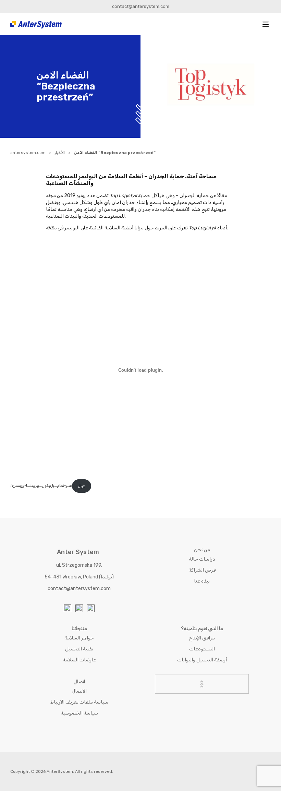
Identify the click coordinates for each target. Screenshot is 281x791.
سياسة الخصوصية (79, 713)
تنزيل (81, 486)
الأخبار (59, 152)
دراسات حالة (202, 559)
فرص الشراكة (202, 570)
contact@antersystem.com (140, 6)
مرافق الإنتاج (202, 638)
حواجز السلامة (79, 638)
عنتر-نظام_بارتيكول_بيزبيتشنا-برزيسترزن (41, 486)
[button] (265, 24)
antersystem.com (28, 152)
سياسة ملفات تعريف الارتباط (79, 702)
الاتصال (79, 691)
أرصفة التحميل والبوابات (202, 660)
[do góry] (202, 684)
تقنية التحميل (79, 649)
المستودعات (202, 649)
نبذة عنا (202, 581)
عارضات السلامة (79, 660)
